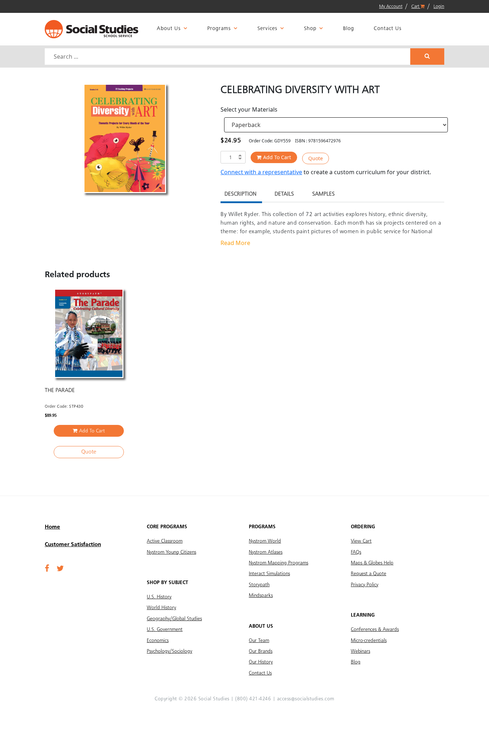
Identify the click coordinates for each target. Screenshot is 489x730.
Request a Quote (368, 573)
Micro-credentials (369, 640)
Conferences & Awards (375, 629)
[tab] (240, 195)
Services (267, 28)
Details (284, 194)
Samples (323, 194)
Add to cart (277, 157)
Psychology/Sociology (169, 651)
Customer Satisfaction (73, 545)
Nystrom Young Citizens (171, 552)
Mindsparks (261, 595)
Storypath (259, 584)
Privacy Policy (364, 584)
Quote (315, 158)
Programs (219, 28)
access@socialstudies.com (305, 698)
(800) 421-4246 (253, 698)
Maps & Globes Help (372, 562)
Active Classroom (165, 541)
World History (161, 607)
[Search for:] (228, 56)
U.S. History (159, 596)
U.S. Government (165, 629)
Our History (261, 662)
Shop (310, 28)
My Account (390, 6)
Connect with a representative (261, 172)
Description (240, 194)
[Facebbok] (47, 569)
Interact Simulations (269, 573)
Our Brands (260, 651)
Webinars (360, 651)
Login (439, 6)
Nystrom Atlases (265, 552)
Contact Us (388, 28)
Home (52, 527)
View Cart (361, 541)
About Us (169, 28)
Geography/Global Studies (174, 618)
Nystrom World (265, 541)
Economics (158, 640)
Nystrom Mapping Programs (278, 562)
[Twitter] (60, 569)
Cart (415, 6)
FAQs (356, 552)
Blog (348, 28)
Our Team (259, 640)
